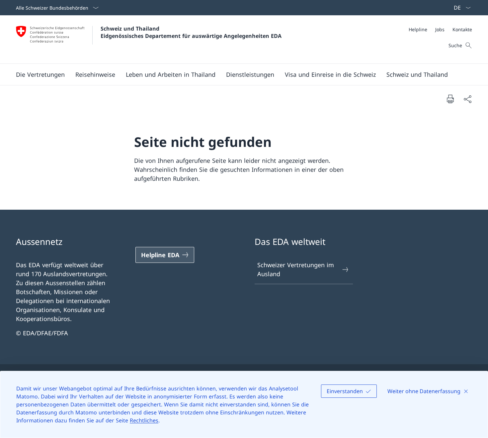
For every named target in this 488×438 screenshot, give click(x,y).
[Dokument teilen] (467, 99)
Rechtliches (144, 420)
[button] (40, 74)
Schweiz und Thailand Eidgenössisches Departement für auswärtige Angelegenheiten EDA (191, 32)
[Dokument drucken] (450, 99)
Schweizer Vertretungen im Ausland (295, 269)
